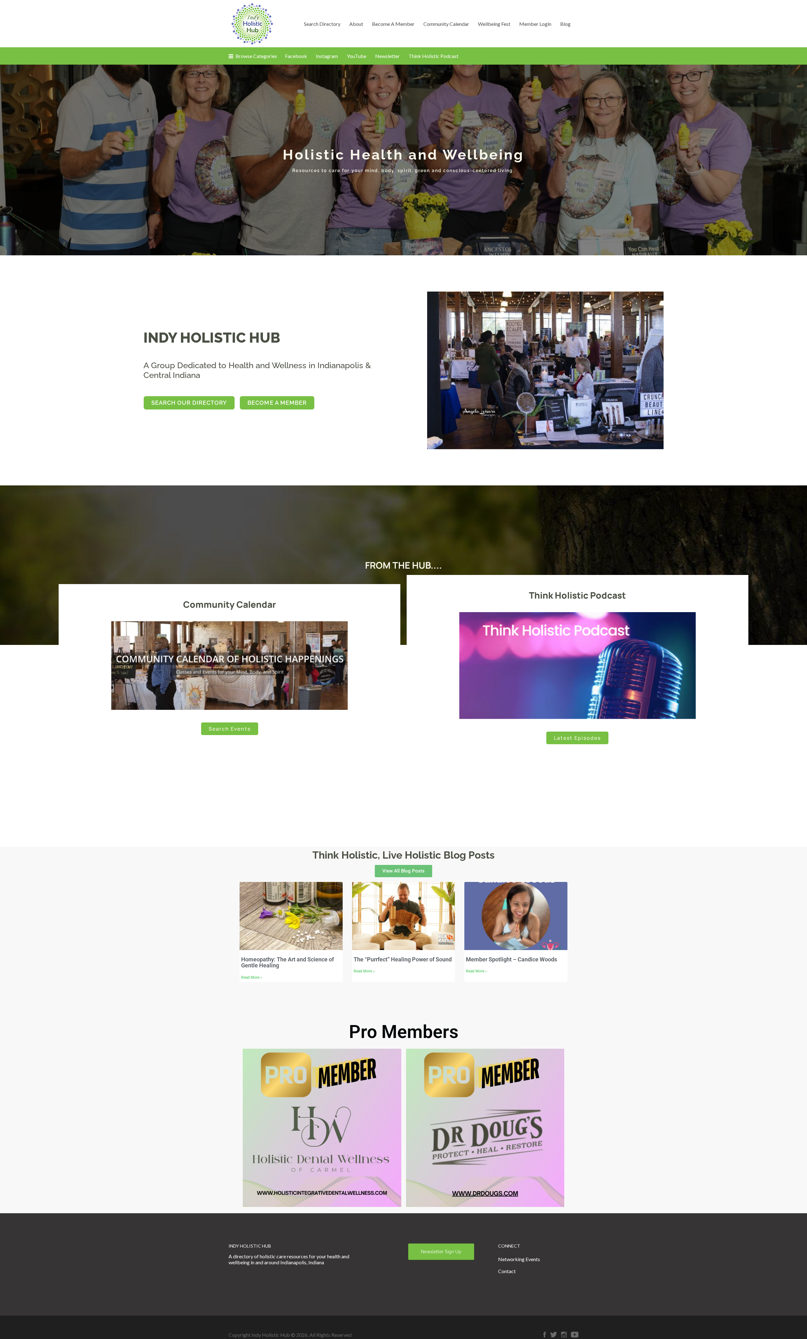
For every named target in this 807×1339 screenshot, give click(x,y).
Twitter (553, 1334)
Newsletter (387, 56)
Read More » (251, 977)
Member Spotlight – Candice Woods (511, 959)
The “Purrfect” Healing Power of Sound (403, 959)
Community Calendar (446, 24)
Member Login (535, 24)
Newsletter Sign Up (441, 1251)
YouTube (356, 56)
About (356, 24)
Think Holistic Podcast (433, 56)
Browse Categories (256, 56)
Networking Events (519, 1259)
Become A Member (393, 24)
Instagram (327, 56)
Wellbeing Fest (494, 24)
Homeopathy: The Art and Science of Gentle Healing (287, 962)
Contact (507, 1271)
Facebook (296, 56)
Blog (565, 24)
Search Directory (322, 24)
